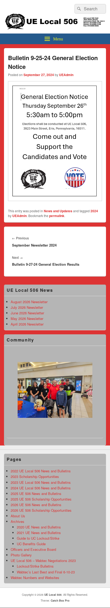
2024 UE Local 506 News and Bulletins (41, 487)
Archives (17, 521)
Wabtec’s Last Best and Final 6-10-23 (46, 571)
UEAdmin (66, 74)
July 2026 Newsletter (27, 307)
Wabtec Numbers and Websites (35, 577)
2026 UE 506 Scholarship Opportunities (41, 510)
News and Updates (58, 211)
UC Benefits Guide (31, 543)
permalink (56, 215)
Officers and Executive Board (33, 549)
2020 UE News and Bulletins (39, 527)
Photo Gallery (21, 554)
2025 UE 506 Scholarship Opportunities (41, 499)
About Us (18, 515)
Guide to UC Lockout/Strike (38, 538)
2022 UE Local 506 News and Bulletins (41, 470)
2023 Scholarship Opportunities (35, 476)
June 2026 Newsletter (27, 312)
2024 (94, 211)
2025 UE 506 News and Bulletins (36, 493)
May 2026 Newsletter (27, 318)
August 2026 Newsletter (29, 301)
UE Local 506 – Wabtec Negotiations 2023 (43, 560)
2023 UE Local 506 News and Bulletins (41, 482)
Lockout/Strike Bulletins (35, 566)
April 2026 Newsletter (27, 324)
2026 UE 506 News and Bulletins (36, 504)
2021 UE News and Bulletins (39, 532)
